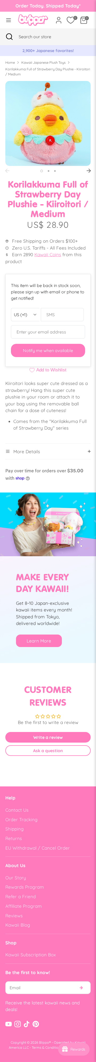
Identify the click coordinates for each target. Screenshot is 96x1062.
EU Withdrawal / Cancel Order (37, 848)
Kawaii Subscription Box (30, 954)
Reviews (14, 915)
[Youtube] (8, 1024)
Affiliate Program (23, 906)
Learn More (39, 641)
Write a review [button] (48, 737)
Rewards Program (24, 887)
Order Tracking (21, 819)
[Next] (89, 171)
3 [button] (55, 171)
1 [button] (41, 171)
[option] (51, 50)
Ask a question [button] (48, 750)
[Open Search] (9, 36)
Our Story (15, 877)
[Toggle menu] (7, 20)
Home (10, 62)
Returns (13, 838)
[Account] (58, 18)
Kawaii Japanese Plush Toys (43, 62)
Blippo (44, 1042)
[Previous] (7, 171)
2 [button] (48, 171)
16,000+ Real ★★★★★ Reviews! (51, 50)
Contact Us (17, 810)
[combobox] (41, 36)
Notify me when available (48, 350)
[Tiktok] (26, 1024)
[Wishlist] (70, 20)
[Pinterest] (36, 1024)
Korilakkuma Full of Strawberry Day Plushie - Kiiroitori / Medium (47, 71)
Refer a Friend (20, 896)
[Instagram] (17, 1024)
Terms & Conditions (47, 1047)
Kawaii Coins (47, 254)
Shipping (14, 829)
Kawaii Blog (17, 925)
